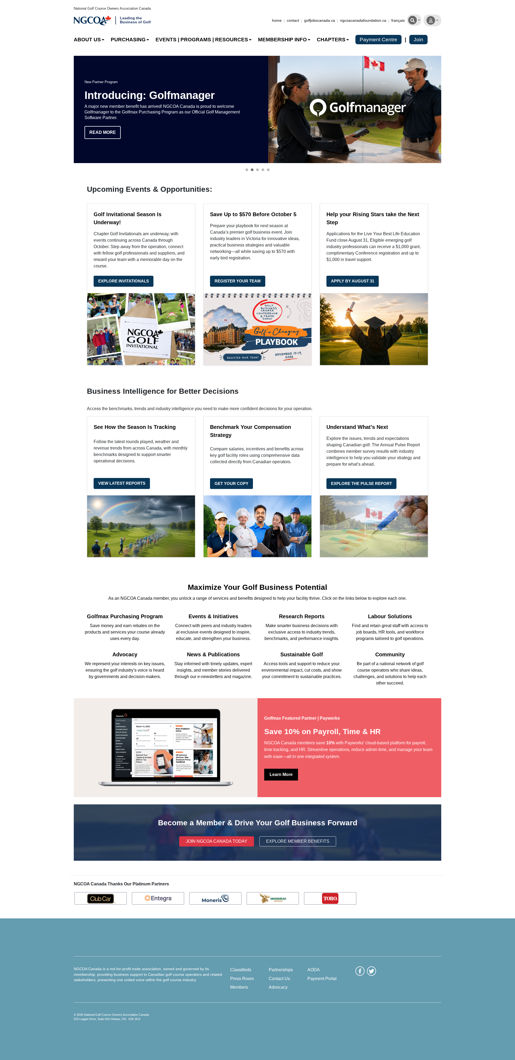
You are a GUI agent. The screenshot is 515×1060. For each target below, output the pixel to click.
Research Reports (302, 616)
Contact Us (279, 978)
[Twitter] (371, 971)
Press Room (242, 978)
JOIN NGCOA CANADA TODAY (216, 841)
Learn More (281, 774)
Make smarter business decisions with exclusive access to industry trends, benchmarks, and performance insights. (301, 632)
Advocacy (124, 654)
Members (239, 987)
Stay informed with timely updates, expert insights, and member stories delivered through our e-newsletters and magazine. (213, 670)
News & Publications (213, 654)
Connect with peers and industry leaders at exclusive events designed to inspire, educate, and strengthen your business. (213, 632)
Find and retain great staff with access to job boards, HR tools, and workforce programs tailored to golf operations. (390, 632)
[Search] (414, 19)
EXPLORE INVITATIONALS (123, 281)
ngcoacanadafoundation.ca (363, 20)
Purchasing (128, 39)
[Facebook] (360, 971)
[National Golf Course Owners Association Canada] (92, 20)
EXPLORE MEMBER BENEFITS (297, 841)
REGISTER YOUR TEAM (238, 281)
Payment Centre (378, 39)
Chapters (331, 39)
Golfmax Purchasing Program (125, 616)
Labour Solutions (390, 616)
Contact (293, 20)
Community (390, 654)
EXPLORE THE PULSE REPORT (361, 483)
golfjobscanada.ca (319, 20)
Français (398, 20)
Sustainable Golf (301, 654)
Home (277, 20)
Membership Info (282, 39)
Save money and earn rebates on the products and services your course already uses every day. (125, 632)
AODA (313, 969)
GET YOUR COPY (231, 483)
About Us (87, 39)
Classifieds (240, 969)
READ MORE (102, 132)
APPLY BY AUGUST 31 (352, 281)
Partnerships (281, 969)
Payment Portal (322, 978)
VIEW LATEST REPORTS (121, 483)
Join (418, 39)
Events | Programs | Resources (202, 39)
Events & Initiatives (213, 616)
